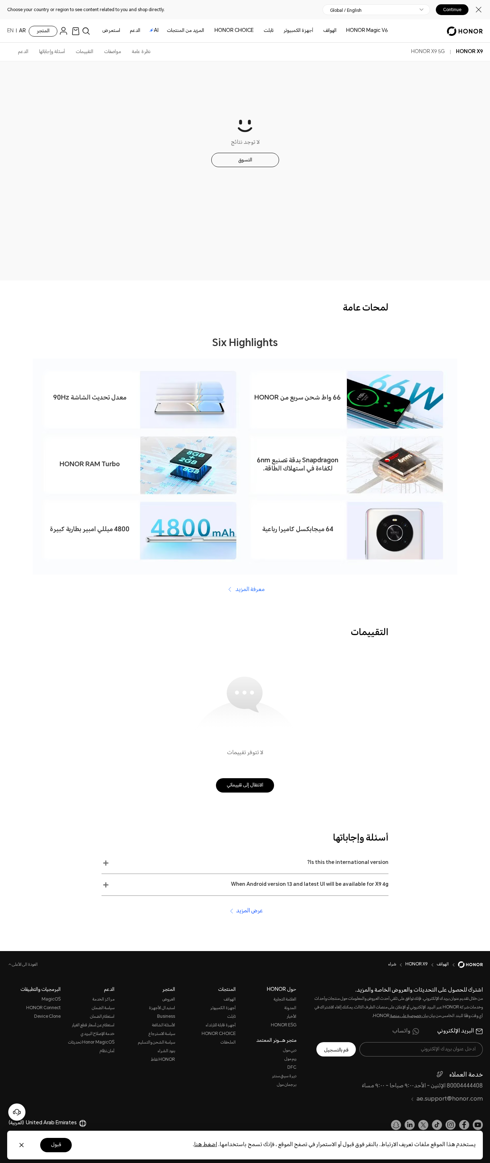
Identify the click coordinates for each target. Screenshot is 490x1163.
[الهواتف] (320, 31)
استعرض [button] (111, 31)
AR (22, 31)
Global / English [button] (346, 10)
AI (156, 31)
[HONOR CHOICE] (212, 31)
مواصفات (112, 52)
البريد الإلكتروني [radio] (455, 1031)
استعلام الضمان (102, 1017)
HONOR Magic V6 (367, 31)
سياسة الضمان (103, 1008)
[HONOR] (466, 965)
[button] (245, 863)
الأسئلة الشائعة (163, 1025)
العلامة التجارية (285, 999)
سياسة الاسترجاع (162, 1034)
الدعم (135, 31)
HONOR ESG (283, 1025)
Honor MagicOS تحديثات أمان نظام (91, 1047)
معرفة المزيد (249, 590)
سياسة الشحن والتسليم (156, 1042)
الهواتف (329, 31)
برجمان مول (286, 1085)
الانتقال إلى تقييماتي (245, 785)
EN (10, 31)
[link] (75, 31)
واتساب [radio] (401, 1031)
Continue (452, 9)
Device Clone (47, 1017)
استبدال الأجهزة (162, 1008)
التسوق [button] (245, 160)
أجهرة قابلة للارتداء (221, 1025)
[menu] (65, 31)
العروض (168, 999)
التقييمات (84, 52)
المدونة (290, 1008)
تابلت (268, 31)
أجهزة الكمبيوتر (298, 31)
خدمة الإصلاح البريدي (97, 1034)
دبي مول (289, 1050)
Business (166, 1017)
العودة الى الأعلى (24, 965)
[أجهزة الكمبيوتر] (280, 31)
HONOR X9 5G (428, 52)
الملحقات (228, 1042)
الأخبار (291, 1017)
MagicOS (51, 999)
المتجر (43, 31)
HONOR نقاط (163, 1060)
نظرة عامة (141, 52)
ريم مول (290, 1059)
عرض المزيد (249, 911)
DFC (291, 1068)
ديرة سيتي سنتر (284, 1076)
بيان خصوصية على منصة (409, 1016)
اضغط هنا (205, 1145)
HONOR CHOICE (234, 31)
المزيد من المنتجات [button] (185, 31)
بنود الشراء (166, 1051)
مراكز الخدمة (103, 999)
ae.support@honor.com (449, 1099)
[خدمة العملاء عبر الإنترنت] (16, 1112)
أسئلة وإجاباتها (52, 52)
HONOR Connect (43, 1008)
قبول (56, 1145)
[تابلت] (261, 31)
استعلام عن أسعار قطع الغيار (93, 1025)
